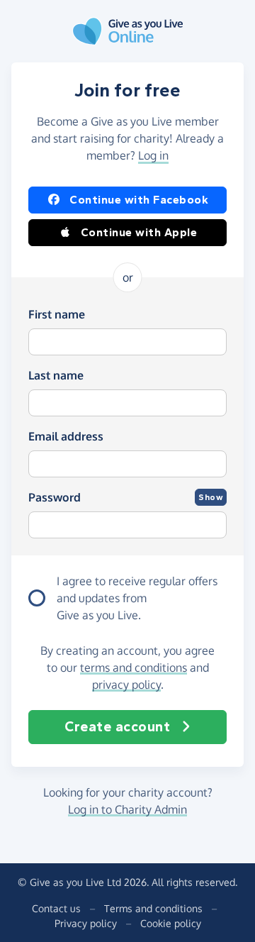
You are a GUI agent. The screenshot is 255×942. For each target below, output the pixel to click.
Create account (117, 727)
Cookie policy (170, 923)
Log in (153, 155)
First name (56, 314)
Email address (65, 436)
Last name (56, 375)
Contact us (56, 908)
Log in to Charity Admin (127, 809)
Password (54, 497)
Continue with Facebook (138, 199)
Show (210, 497)
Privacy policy (86, 923)
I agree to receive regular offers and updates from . (137, 598)
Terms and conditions (153, 908)
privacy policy (126, 684)
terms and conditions (133, 667)
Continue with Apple (139, 232)
